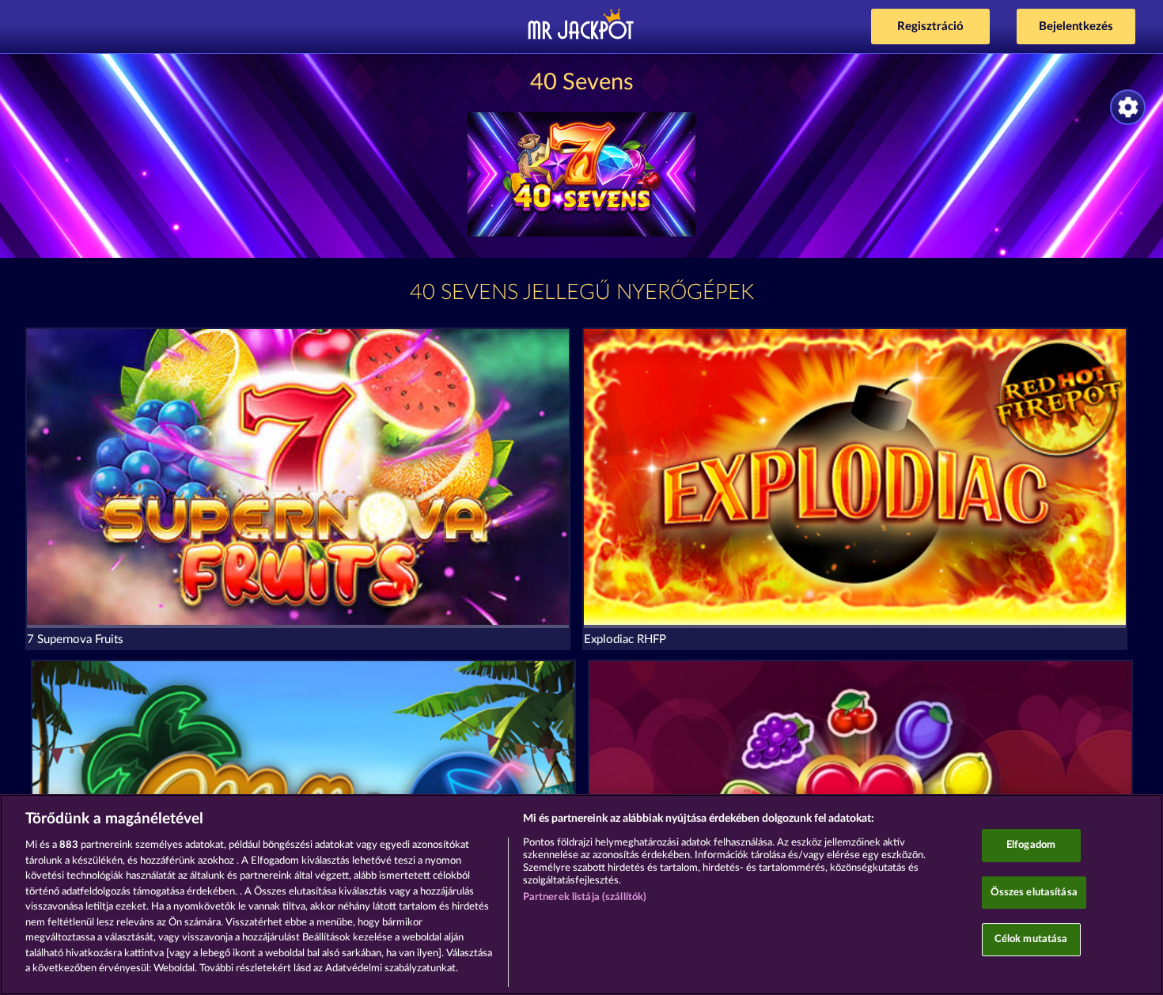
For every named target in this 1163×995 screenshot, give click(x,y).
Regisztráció (930, 26)
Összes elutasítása (1034, 892)
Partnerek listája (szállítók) (585, 897)
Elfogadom (1030, 845)
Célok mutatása (1031, 940)
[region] (581, 894)
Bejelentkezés (1076, 26)
